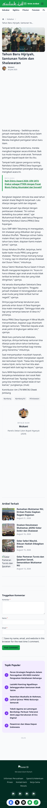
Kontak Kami (21, 782)
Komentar (6, 600)
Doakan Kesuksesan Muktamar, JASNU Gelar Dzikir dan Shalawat (29, 527)
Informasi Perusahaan (13, 778)
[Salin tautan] (36, 802)
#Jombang (7, 399)
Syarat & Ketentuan (34, 778)
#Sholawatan (34, 399)
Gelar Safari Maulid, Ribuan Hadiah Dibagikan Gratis (30, 543)
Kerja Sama (35, 782)
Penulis (23, 786)
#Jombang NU (20, 399)
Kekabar (10, 19)
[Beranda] (3, 19)
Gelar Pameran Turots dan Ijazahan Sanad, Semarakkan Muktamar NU (30, 561)
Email (4, 628)
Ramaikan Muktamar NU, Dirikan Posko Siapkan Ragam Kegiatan (30, 512)
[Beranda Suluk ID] (23, 768)
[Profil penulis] (4, 68)
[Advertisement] (23, 100)
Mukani (11, 67)
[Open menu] (42, 3)
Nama (5, 618)
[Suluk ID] (12, 3)
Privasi (10, 782)
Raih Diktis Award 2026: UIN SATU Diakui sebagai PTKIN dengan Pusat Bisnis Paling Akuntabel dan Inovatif (23, 184)
